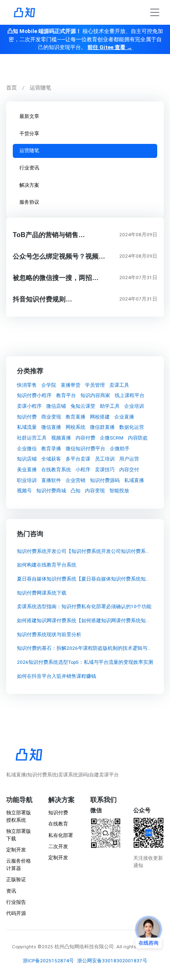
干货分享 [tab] (29, 133)
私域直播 (134, 480)
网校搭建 (100, 417)
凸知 (75, 491)
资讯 (11, 891)
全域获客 (51, 459)
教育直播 (75, 417)
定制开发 (16, 850)
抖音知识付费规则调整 (46, 299)
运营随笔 (40, 88)
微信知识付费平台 (85, 448)
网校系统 (75, 427)
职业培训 (27, 480)
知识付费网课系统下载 (41, 593)
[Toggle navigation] (155, 12)
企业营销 (75, 480)
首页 (11, 88)
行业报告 (16, 902)
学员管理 (95, 385)
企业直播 (124, 417)
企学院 (48, 385)
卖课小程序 (29, 406)
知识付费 (27, 417)
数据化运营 (131, 427)
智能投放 (119, 491)
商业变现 (51, 417)
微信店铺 (56, 406)
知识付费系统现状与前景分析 (49, 634)
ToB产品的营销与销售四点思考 (59, 234)
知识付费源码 (105, 480)
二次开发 (58, 846)
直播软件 (51, 480)
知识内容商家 (95, 395)
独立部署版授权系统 (18, 816)
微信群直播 (102, 427)
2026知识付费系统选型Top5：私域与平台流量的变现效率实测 (85, 662)
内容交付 (129, 470)
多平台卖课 (78, 459)
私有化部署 (60, 835)
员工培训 (105, 459)
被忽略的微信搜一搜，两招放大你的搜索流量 (79, 277)
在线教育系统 (56, 470)
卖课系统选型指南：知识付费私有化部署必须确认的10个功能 (84, 607)
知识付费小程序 (34, 395)
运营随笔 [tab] (29, 150)
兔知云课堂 (83, 406)
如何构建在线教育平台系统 (46, 565)
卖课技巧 (105, 470)
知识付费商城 (51, 491)
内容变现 (95, 491)
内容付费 (85, 438)
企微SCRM (111, 438)
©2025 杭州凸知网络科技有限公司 (76, 947)
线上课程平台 (129, 395)
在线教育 (58, 824)
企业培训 (134, 406)
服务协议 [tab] (29, 202)
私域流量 (27, 427)
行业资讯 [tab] (29, 168)
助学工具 (110, 406)
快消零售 (27, 385)
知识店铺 (27, 459)
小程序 (83, 470)
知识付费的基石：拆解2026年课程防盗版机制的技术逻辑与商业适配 (92, 648)
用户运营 (129, 459)
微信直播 (51, 427)
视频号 (24, 491)
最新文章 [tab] (29, 116)
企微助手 (120, 448)
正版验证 (16, 879)
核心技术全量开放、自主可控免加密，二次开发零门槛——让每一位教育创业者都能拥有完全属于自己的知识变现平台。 (85, 39)
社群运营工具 (32, 438)
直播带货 (70, 385)
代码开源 (16, 913)
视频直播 (61, 438)
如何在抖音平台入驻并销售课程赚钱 (56, 676)
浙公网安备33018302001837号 (112, 961)
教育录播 (51, 448)
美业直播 (27, 470)
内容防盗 (138, 438)
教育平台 (66, 395)
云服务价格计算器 (18, 864)
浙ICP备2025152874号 (48, 961)
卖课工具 (119, 385)
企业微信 (27, 448)
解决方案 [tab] (29, 185)
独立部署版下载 (18, 835)
